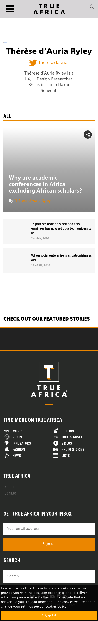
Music (17, 431)
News (17, 455)
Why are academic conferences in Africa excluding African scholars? (45, 184)
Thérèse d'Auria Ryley (32, 201)
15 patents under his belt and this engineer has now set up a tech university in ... (61, 229)
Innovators (22, 443)
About (9, 487)
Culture (68, 431)
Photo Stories (73, 449)
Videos (67, 443)
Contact (11, 493)
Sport (17, 437)
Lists (66, 455)
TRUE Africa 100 (74, 437)
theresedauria (53, 62)
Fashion (19, 449)
